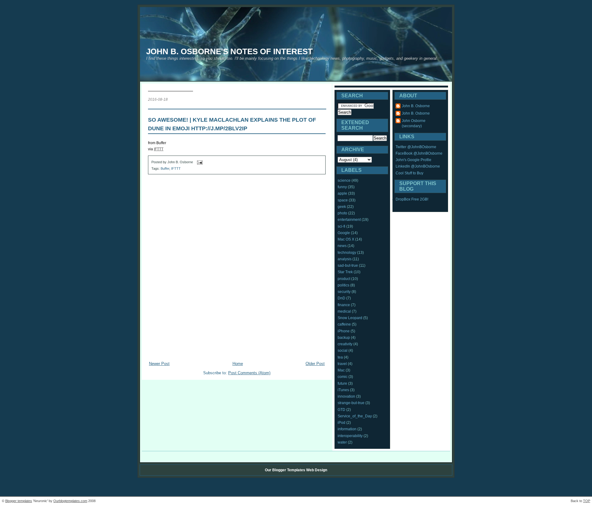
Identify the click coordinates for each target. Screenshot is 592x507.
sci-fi (341, 226)
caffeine (344, 324)
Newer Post (159, 363)
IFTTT (158, 149)
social (342, 350)
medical (344, 311)
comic (342, 377)
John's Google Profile (413, 160)
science (344, 180)
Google (344, 233)
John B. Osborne (416, 106)
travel (342, 364)
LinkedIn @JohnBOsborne (418, 166)
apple (342, 193)
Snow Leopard (350, 318)
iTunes (343, 390)
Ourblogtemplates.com (70, 501)
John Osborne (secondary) (414, 123)
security (344, 292)
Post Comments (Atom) (249, 373)
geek (342, 207)
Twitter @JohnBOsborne (416, 147)
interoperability (350, 436)
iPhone (344, 331)
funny (342, 187)
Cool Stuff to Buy (409, 173)
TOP (586, 501)
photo (342, 213)
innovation (346, 396)
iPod (341, 422)
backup (344, 337)
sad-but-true (348, 265)
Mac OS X (346, 239)
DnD (341, 298)
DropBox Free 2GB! (412, 199)
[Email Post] (199, 162)
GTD (341, 410)
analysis (345, 259)
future (342, 383)
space (343, 200)
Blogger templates (18, 501)
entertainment (349, 219)
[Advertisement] (237, 349)
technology (347, 252)
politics (343, 285)
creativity (345, 344)
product (344, 279)
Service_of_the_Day (355, 416)
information (347, 429)
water (342, 442)
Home (237, 363)
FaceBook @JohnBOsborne (419, 153)
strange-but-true (351, 403)
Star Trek (345, 272)
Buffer (165, 168)
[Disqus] (237, 257)
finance (344, 305)
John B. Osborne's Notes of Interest (229, 51)
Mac (341, 370)
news (342, 246)
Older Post (315, 363)
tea (340, 357)
